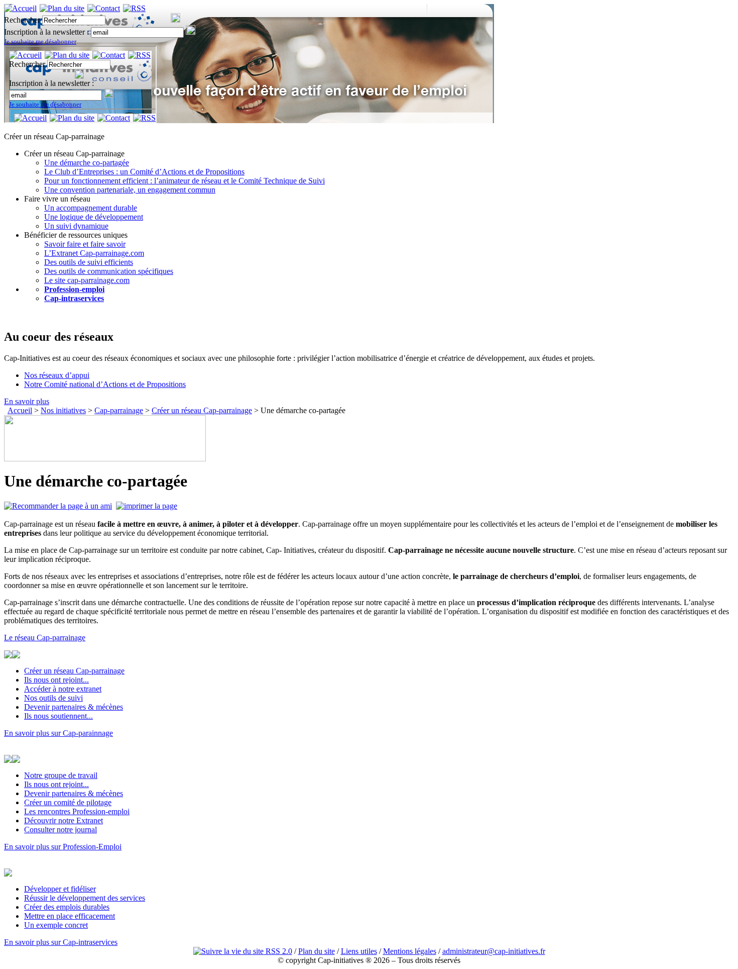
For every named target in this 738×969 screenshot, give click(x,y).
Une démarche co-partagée (86, 162)
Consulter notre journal (60, 829)
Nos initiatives (63, 410)
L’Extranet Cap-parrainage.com (94, 253)
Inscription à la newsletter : (47, 32)
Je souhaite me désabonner (40, 41)
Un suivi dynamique (76, 226)
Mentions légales (409, 951)
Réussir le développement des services (84, 898)
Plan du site (316, 951)
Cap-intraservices (74, 298)
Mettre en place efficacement (69, 916)
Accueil (20, 410)
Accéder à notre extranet (62, 689)
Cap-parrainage (118, 410)
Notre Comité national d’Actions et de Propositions (105, 384)
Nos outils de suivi (53, 698)
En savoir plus (26, 401)
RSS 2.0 (278, 951)
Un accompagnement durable (90, 208)
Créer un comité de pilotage (67, 802)
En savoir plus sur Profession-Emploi (62, 846)
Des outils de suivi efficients (88, 262)
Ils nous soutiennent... (58, 716)
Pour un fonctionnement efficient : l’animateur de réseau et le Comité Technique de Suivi (184, 180)
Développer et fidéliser (60, 889)
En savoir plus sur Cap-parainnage (58, 733)
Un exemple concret (56, 925)
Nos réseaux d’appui (56, 375)
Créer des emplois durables (66, 907)
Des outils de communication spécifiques (108, 271)
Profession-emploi (74, 289)
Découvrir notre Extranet (63, 820)
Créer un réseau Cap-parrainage (202, 410)
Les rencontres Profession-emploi (77, 811)
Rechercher (22, 20)
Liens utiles (359, 951)
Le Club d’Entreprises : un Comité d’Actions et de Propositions (144, 171)
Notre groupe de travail (60, 775)
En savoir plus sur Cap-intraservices (60, 942)
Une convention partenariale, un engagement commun (129, 189)
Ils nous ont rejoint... (56, 679)
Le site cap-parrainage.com (87, 280)
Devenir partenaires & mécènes (73, 707)
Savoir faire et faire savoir (85, 244)
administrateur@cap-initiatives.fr (493, 951)
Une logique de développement (93, 217)
